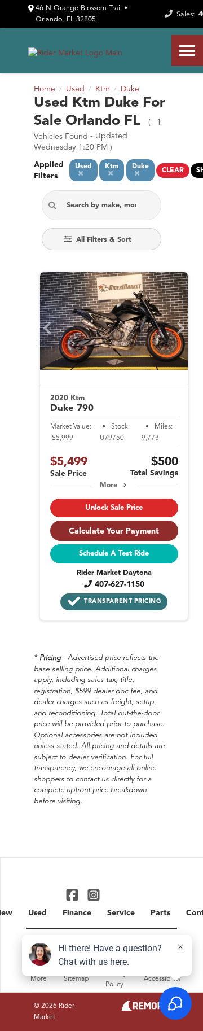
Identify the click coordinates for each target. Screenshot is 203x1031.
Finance (77, 913)
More (108, 485)
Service (121, 913)
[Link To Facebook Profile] (73, 894)
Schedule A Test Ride (114, 553)
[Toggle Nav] (187, 50)
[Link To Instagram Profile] (93, 894)
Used (37, 913)
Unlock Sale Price (114, 508)
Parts (160, 913)
